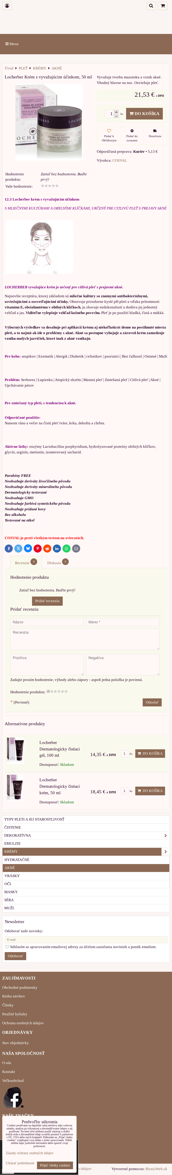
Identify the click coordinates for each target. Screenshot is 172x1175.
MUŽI (9, 908)
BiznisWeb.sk (156, 1169)
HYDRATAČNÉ (16, 860)
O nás (6, 1063)
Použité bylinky (14, 1014)
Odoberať (15, 956)
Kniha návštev (13, 996)
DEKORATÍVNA (17, 835)
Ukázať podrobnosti (20, 1163)
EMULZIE (12, 843)
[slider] (50, 186)
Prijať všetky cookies (55, 1165)
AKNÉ (9, 868)
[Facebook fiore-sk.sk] (13, 1106)
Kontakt (8, 1072)
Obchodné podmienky (19, 987)
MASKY (11, 892)
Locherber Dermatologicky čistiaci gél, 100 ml (59, 749)
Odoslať (152, 702)
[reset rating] (48, 691)
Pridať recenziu (47, 601)
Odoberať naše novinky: (24, 931)
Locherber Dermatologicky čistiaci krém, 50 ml (59, 786)
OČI (7, 884)
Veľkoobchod (13, 1081)
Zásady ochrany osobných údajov (30, 1153)
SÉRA (9, 900)
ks (130, 753)
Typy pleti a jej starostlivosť (34, 819)
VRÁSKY (12, 876)
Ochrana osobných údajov (23, 1023)
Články (8, 1005)
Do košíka (146, 113)
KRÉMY (11, 851)
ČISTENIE (12, 827)
